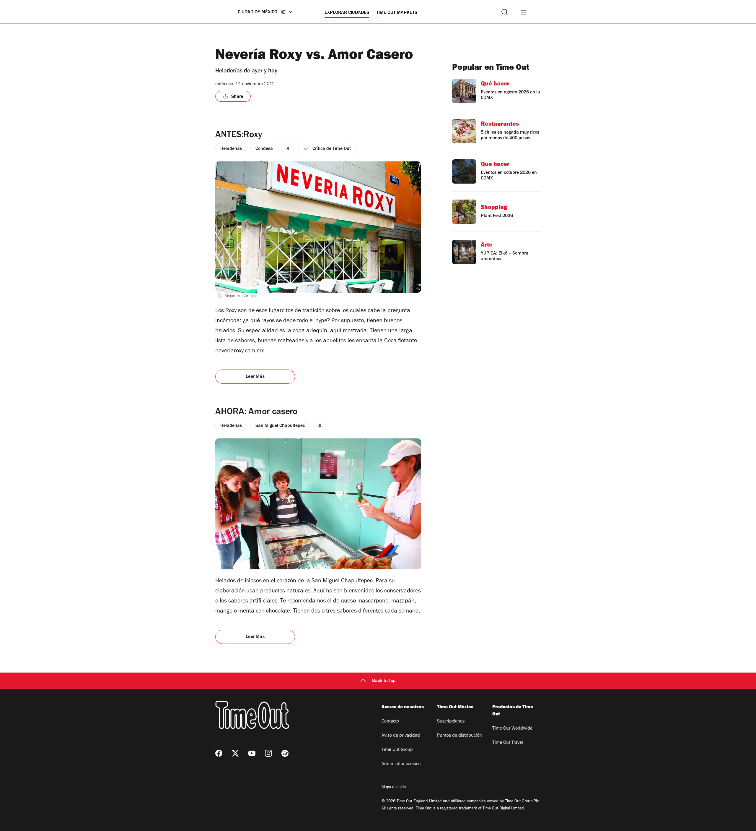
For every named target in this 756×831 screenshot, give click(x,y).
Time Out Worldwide (512, 728)
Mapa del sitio (394, 787)
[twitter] (235, 753)
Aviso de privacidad (401, 735)
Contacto (390, 721)
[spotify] (285, 753)
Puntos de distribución (459, 735)
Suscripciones (451, 721)
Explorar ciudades (347, 13)
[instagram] (268, 753)
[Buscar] (504, 12)
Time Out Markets (396, 13)
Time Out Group (397, 750)
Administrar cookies (401, 764)
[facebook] (218, 753)
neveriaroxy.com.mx (239, 351)
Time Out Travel (507, 743)
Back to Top (384, 681)
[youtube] (251, 753)
